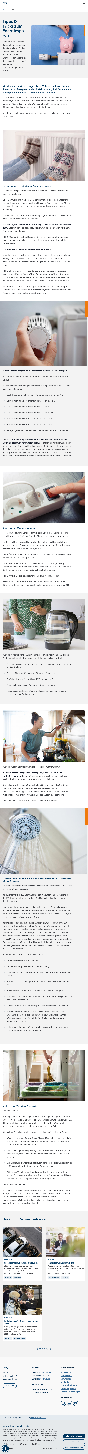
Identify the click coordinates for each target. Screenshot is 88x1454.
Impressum (66, 1372)
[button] (5, 1449)
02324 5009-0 (45, 1372)
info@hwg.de (44, 1378)
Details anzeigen (48, 1448)
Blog (4, 10)
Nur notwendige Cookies (74, 1447)
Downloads (66, 1378)
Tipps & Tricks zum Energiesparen (19, 10)
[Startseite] (5, 3)
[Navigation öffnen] (83, 3)
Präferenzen (23, 1444)
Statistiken (36, 1444)
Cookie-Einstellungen (70, 1391)
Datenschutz (66, 1375)
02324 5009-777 (38, 1417)
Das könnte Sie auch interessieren (27, 1219)
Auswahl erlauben (74, 1442)
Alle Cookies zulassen (74, 1436)
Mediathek (66, 1382)
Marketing (9, 1448)
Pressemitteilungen (69, 1385)
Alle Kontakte (10, 1386)
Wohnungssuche (68, 1388)
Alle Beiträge (44, 1349)
